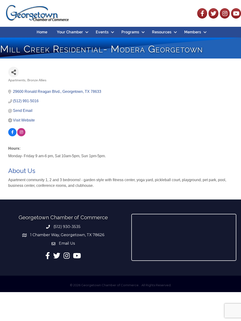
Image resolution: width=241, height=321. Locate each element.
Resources (161, 32)
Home (42, 32)
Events (102, 32)
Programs (130, 32)
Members (192, 32)
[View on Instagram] (21, 135)
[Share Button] (13, 72)
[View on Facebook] (12, 135)
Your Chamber (70, 32)
